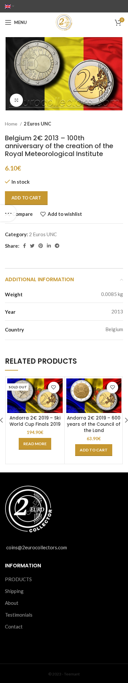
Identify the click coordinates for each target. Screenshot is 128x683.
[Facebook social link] (24, 245)
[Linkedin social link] (49, 245)
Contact (14, 626)
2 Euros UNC (37, 123)
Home (11, 123)
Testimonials (18, 615)
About (11, 603)
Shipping (14, 591)
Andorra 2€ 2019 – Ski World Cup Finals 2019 (35, 421)
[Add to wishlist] (53, 387)
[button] (93, 450)
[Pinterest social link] (40, 245)
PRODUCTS (18, 579)
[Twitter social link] (32, 245)
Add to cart (26, 197)
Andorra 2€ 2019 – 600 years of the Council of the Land (93, 424)
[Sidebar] (8, 213)
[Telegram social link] (57, 245)
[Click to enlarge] (16, 100)
